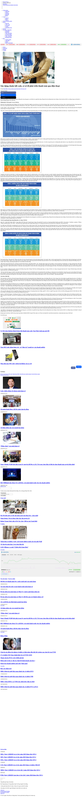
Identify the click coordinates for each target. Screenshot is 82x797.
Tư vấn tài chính (8, 34)
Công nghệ (5, 48)
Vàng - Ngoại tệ (8, 36)
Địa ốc (4, 22)
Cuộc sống (7, 40)
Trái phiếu (7, 13)
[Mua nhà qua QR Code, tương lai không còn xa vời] (12, 361)
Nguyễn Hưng (34, 374)
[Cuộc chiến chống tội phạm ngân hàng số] (12, 388)
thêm (4, 38)
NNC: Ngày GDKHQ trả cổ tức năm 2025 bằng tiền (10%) (18, 760)
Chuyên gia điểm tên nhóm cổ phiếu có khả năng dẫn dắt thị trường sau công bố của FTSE (28, 652)
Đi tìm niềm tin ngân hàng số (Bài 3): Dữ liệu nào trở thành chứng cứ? (22, 597)
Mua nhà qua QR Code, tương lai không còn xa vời (16, 363)
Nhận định (7, 11)
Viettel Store (14, 374)
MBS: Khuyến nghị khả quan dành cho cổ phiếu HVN (16, 671)
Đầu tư (6, 19)
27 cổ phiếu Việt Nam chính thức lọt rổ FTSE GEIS (16, 655)
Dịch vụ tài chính (8, 35)
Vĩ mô (4, 16)
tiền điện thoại (22, 374)
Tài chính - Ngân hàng (7, 29)
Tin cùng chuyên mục (4, 375)
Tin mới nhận (3, 578)
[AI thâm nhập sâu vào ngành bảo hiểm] (12, 425)
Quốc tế (6, 12)
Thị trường (2, 549)
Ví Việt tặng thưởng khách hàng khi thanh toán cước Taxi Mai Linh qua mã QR (24, 331)
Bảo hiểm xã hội (8, 37)
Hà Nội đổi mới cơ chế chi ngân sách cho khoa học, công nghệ (19, 515)
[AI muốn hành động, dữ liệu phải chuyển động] (12, 406)
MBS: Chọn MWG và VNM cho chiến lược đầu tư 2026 (17, 681)
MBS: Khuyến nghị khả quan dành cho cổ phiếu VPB (16, 676)
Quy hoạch (7, 25)
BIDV (18, 374)
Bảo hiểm (7, 32)
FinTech (4, 49)
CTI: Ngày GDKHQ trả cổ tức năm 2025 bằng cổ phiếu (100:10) (20, 765)
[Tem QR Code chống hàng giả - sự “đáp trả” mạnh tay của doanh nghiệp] (12, 344)
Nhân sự (7, 20)
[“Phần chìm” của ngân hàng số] (12, 443)
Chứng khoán (5, 10)
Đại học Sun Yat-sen (4, 374)
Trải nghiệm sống (8, 27)
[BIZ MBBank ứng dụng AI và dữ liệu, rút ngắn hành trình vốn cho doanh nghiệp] (12, 480)
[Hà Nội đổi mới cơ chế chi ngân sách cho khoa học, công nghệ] (15, 513)
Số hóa (6, 41)
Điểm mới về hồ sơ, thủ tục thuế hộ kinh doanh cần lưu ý (17, 660)
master (38, 374)
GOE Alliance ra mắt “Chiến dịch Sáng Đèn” (14, 547)
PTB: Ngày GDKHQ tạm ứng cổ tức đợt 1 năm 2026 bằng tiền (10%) (21, 775)
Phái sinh (7, 14)
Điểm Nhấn (3, 636)
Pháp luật (7, 23)
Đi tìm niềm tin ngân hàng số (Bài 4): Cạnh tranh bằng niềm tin (19, 591)
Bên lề (6, 15)
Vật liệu (6, 26)
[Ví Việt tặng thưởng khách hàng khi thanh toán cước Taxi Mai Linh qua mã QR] (12, 328)
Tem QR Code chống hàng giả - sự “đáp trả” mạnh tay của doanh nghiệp (22, 347)
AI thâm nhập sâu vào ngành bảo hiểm (12, 427)
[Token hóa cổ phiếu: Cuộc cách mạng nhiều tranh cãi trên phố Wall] (15, 538)
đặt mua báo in (5, 1)
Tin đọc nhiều (11, 578)
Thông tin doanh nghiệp (7, 21)
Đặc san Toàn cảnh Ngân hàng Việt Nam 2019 (17, 88)
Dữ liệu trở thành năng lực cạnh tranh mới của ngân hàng (18, 581)
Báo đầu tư (5, 3)
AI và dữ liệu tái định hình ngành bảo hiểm (13, 602)
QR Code (10, 374)
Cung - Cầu (7, 24)
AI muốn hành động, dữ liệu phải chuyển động (14, 409)
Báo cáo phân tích (5, 668)
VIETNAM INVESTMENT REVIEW (10, 5)
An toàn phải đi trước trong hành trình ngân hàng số (16, 586)
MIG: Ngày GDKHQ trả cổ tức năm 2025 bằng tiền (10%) (18, 754)
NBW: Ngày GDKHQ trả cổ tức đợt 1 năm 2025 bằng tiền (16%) (20, 770)
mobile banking (28, 374)
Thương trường (8, 39)
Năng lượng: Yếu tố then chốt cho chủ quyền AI (15, 518)
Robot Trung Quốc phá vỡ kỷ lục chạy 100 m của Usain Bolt (18, 521)
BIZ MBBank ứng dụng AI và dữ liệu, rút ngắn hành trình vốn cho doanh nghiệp (25, 483)
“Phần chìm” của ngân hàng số (9, 446)
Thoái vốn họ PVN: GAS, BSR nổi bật (12, 658)
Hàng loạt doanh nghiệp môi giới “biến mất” (14, 663)
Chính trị (7, 17)
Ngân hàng (7, 30)
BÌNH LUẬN (3, 486)
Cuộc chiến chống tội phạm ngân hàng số (13, 391)
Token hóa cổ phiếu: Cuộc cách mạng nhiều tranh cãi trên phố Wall (21, 541)
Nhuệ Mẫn (6, 88)
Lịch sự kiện (3, 749)
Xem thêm (2, 605)
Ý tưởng (4, 50)
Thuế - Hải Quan (8, 33)
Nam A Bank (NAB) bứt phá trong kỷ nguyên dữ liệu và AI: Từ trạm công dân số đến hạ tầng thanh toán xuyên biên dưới (37, 464)
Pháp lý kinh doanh (9, 42)
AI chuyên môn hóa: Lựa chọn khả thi (12, 544)
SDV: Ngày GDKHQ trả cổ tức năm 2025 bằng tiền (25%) (18, 757)
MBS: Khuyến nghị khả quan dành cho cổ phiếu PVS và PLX (19, 687)
